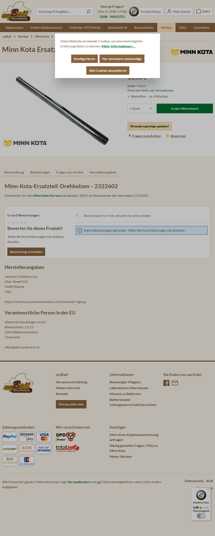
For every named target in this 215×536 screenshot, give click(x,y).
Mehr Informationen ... (118, 46)
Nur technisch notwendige (122, 59)
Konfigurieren (84, 59)
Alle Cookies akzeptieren (108, 70)
